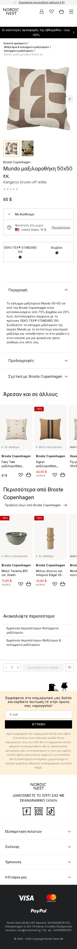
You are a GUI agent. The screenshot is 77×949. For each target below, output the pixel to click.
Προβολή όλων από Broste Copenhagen (33, 505)
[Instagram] (39, 811)
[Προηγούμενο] (7, 99)
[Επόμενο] (70, 99)
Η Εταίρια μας (16, 877)
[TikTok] (50, 811)
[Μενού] (71, 11)
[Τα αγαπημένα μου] (51, 11)
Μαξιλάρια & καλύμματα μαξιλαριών (26, 47)
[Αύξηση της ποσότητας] (18, 667)
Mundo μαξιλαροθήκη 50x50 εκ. (23, 54)
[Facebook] (27, 811)
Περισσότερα (61, 227)
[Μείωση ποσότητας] (6, 667)
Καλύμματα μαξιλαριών (18, 50)
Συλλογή (12, 847)
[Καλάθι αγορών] (61, 11)
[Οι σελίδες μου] (42, 11)
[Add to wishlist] (20, 475)
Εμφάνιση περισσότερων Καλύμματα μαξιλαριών (33, 630)
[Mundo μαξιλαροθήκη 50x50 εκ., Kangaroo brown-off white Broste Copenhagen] (38, 98)
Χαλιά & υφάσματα (14, 43)
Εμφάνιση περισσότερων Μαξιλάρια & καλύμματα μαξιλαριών (34, 642)
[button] (10, 189)
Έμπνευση (13, 862)
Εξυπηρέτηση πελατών (23, 831)
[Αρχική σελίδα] (11, 11)
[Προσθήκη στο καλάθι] (28, 474)
